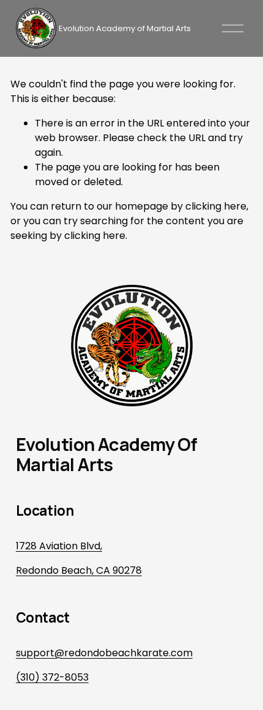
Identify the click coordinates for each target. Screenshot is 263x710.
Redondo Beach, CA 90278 (79, 570)
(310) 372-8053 (52, 677)
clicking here (215, 206)
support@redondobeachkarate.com (104, 653)
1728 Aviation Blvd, (59, 546)
